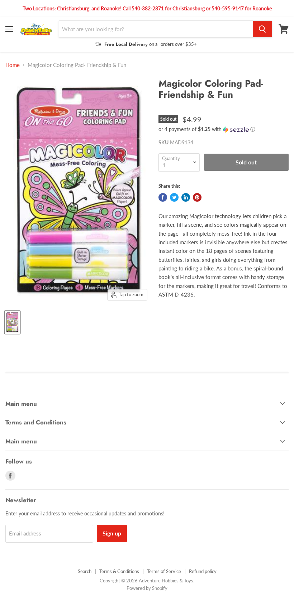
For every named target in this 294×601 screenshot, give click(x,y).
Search (84, 571)
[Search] (262, 29)
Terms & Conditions (119, 571)
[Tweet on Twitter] (174, 197)
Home (12, 65)
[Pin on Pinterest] (197, 197)
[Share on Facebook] (162, 197)
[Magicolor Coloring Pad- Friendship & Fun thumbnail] (12, 322)
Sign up (112, 533)
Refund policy (203, 571)
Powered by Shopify (147, 588)
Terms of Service (164, 571)
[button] (223, 129)
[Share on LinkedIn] (185, 197)
